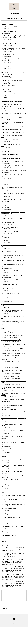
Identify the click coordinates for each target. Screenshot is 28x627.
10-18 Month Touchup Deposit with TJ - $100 (13, 113)
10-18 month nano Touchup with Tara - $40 (13, 504)
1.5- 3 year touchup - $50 (8, 508)
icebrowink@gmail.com (7, 550)
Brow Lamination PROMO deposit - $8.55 (13, 344)
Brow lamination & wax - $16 (9, 535)
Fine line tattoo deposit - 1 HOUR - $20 (12, 559)
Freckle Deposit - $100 (7, 54)
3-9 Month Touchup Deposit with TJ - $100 (13, 109)
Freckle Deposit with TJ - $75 (9, 140)
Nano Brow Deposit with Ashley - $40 (12, 335)
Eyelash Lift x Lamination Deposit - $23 (12, 293)
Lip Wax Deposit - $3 (7, 236)
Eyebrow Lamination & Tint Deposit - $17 (12, 255)
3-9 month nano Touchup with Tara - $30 (12, 499)
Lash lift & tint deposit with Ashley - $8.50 (13, 353)
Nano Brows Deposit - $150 (9, 27)
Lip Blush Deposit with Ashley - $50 (11, 340)
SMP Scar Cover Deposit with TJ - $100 (12, 132)
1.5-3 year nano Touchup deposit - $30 (12, 376)
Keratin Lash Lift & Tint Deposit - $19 (11, 275)
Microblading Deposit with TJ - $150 (11, 104)
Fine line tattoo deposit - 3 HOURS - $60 (12, 574)
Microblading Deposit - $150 (9, 31)
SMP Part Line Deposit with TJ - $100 (11, 129)
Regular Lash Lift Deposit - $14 (9, 279)
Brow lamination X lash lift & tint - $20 (12, 526)
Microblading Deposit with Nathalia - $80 (12, 166)
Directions (24, 605)
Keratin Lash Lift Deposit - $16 (9, 271)
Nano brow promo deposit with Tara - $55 (13, 495)
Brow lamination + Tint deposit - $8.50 (12, 349)
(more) (6, 324)
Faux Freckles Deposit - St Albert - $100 (12, 471)
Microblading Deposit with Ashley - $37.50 (13, 331)
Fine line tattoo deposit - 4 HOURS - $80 (12, 582)
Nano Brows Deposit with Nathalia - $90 (12, 161)
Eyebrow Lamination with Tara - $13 (11, 517)
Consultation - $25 (6, 482)
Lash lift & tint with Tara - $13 (9, 522)
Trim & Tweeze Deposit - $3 (9, 240)
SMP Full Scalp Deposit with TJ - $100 (12, 127)
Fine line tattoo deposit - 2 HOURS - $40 (12, 567)
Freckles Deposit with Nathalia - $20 (11, 218)
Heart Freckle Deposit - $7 (8, 222)
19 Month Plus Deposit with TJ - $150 (11, 117)
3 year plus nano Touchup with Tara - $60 (13, 513)
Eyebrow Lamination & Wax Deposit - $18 (12, 260)
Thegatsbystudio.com (6, 608)
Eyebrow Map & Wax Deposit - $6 (10, 227)
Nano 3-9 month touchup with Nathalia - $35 (13, 170)
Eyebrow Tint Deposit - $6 (8, 251)
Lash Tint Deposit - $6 (7, 289)
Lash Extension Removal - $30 (9, 154)
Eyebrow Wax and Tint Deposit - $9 (11, 231)
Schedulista (18, 621)
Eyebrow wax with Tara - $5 (9, 531)
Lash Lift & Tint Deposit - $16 (9, 284)
